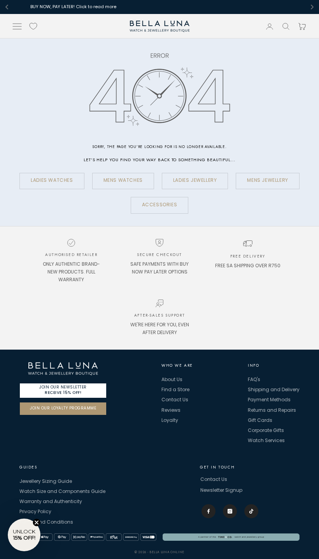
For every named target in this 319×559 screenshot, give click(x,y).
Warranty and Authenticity (50, 502)
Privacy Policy (35, 512)
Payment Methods (269, 400)
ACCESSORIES (159, 205)
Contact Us (174, 400)
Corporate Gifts (266, 431)
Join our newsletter (63, 389)
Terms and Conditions (46, 522)
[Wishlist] (33, 26)
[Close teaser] (36, 522)
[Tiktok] (251, 511)
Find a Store (175, 390)
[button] (24, 535)
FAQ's (254, 380)
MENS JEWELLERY (267, 181)
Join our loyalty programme (63, 408)
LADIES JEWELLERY (195, 181)
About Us (171, 380)
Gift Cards (260, 421)
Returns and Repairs (272, 410)
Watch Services (266, 441)
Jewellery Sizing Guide (45, 482)
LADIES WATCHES (52, 181)
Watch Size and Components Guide (62, 492)
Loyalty (169, 421)
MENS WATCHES (123, 181)
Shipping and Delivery (274, 390)
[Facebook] (209, 511)
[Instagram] (230, 511)
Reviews (171, 410)
